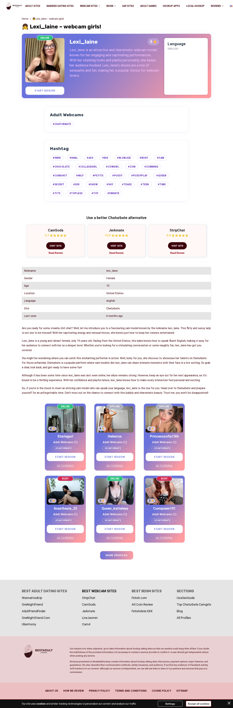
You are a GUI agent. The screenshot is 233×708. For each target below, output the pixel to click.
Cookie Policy (161, 690)
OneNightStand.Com (36, 618)
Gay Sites (128, 6)
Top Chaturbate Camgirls (194, 604)
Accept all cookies (198, 703)
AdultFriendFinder (34, 611)
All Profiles (184, 618)
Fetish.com (139, 598)
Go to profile (65, 465)
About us (51, 690)
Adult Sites (32, 6)
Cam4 (86, 624)
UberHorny (29, 624)
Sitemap (182, 690)
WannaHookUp (32, 598)
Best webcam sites (99, 591)
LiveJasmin (90, 618)
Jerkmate (88, 611)
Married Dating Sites (60, 6)
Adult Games (148, 6)
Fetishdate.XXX (142, 611)
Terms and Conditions (131, 690)
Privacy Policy (99, 690)
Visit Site (56, 245)
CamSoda (89, 604)
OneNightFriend (32, 604)
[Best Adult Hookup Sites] (13, 6)
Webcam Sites (89, 6)
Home (25, 18)
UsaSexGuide (186, 598)
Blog (180, 611)
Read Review (56, 253)
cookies (41, 703)
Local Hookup (195, 6)
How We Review (73, 690)
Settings (170, 703)
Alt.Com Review (142, 604)
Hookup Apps (171, 6)
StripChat (88, 598)
